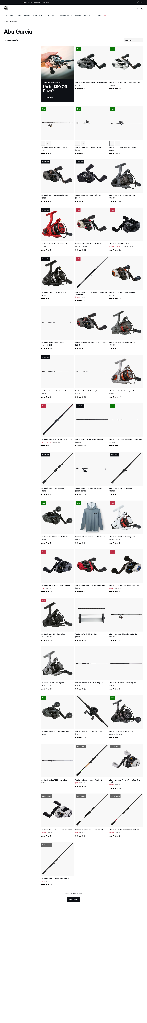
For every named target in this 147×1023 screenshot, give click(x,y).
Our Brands (97, 15)
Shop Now (27, 2)
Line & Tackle (49, 15)
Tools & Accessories (65, 15)
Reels (12, 15)
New (5, 15)
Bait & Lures (37, 15)
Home (6, 21)
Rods (19, 15)
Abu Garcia (13, 21)
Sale (105, 15)
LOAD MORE (73, 899)
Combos (27, 15)
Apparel (87, 15)
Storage (78, 15)
